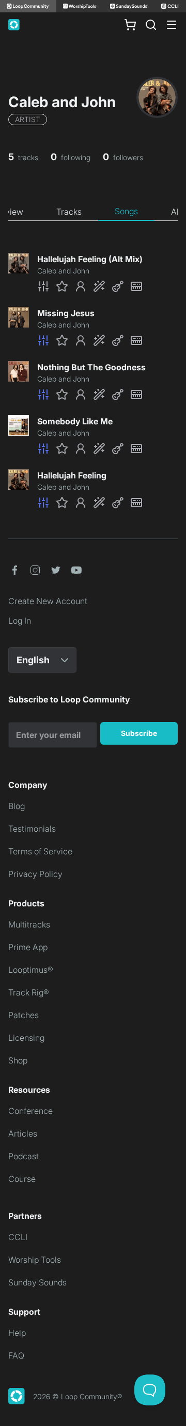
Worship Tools (34, 1260)
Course (22, 1179)
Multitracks (29, 924)
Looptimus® (30, 970)
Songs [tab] (126, 211)
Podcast (23, 1156)
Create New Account (47, 601)
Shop (17, 1060)
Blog (16, 806)
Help (17, 1333)
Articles (22, 1133)
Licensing (26, 1038)
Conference (30, 1111)
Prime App (28, 947)
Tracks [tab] (69, 212)
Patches (23, 1015)
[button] (107, 286)
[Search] (151, 25)
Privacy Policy (35, 874)
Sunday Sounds (37, 1282)
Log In (19, 620)
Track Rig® (28, 992)
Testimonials (32, 828)
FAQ (16, 1355)
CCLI (17, 1237)
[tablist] (93, 211)
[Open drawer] (171, 25)
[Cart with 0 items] (130, 25)
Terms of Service (40, 851)
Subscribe (139, 733)
